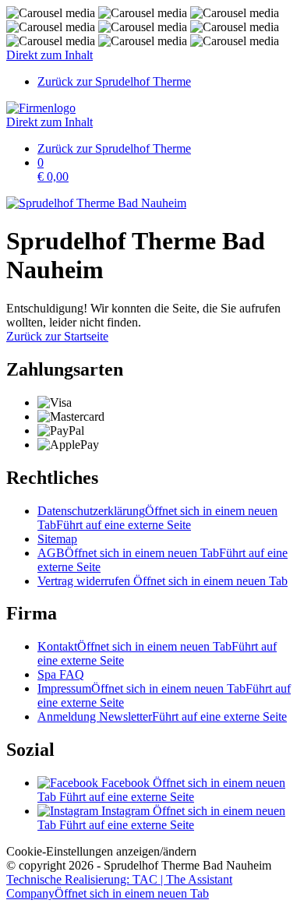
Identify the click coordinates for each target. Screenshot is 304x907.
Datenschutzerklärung (157, 517)
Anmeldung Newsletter (162, 716)
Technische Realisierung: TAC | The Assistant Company (119, 886)
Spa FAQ (60, 674)
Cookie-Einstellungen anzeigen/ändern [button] (101, 851)
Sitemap (57, 538)
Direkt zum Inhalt (49, 55)
